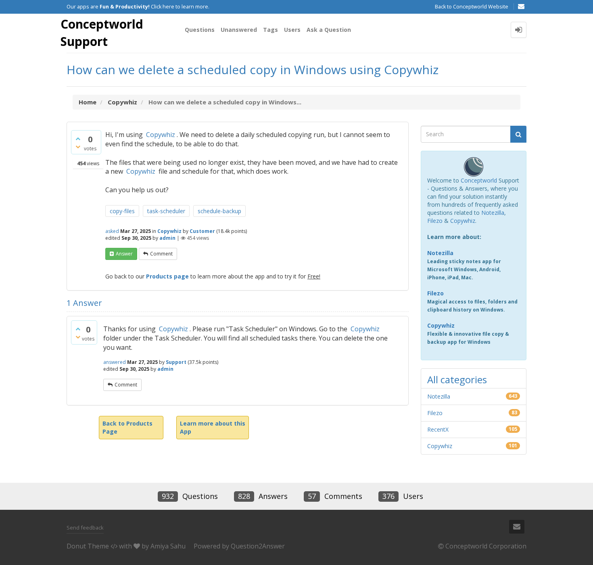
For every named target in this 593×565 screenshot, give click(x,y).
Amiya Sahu (168, 546)
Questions (200, 29)
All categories (457, 379)
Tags (270, 29)
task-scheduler (166, 211)
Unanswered (239, 29)
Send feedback (85, 527)
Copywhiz (160, 134)
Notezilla (492, 212)
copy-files (122, 211)
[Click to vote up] (77, 138)
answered (114, 362)
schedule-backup (219, 211)
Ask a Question (329, 29)
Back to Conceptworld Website (471, 6)
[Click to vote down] (77, 146)
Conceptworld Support (102, 33)
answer (124, 253)
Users (292, 29)
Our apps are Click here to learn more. (138, 6)
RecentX (438, 429)
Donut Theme (88, 546)
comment (161, 253)
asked (112, 231)
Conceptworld (479, 180)
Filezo (435, 220)
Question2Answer (258, 546)
